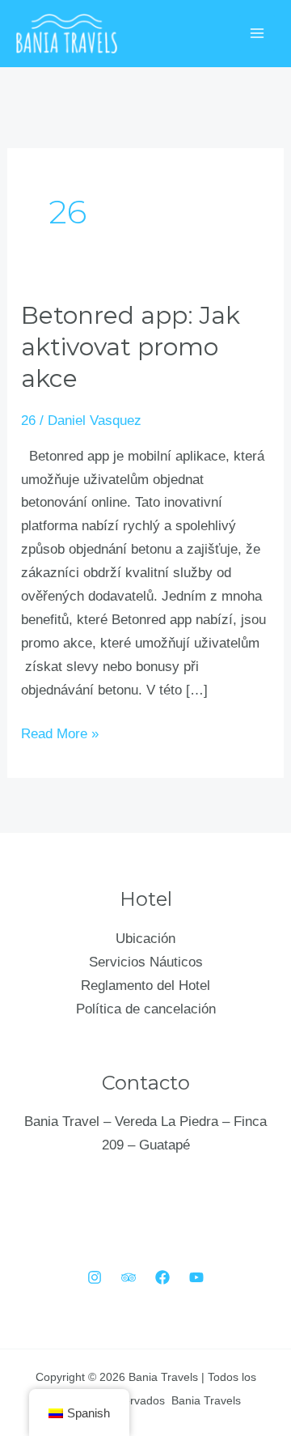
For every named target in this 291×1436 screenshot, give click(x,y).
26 (28, 420)
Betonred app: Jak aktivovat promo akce (130, 346)
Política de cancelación (146, 1009)
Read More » (60, 732)
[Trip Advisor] (128, 1277)
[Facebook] (162, 1277)
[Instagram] (94, 1277)
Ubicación (145, 938)
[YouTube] (196, 1277)
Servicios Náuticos (146, 962)
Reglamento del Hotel (145, 985)
